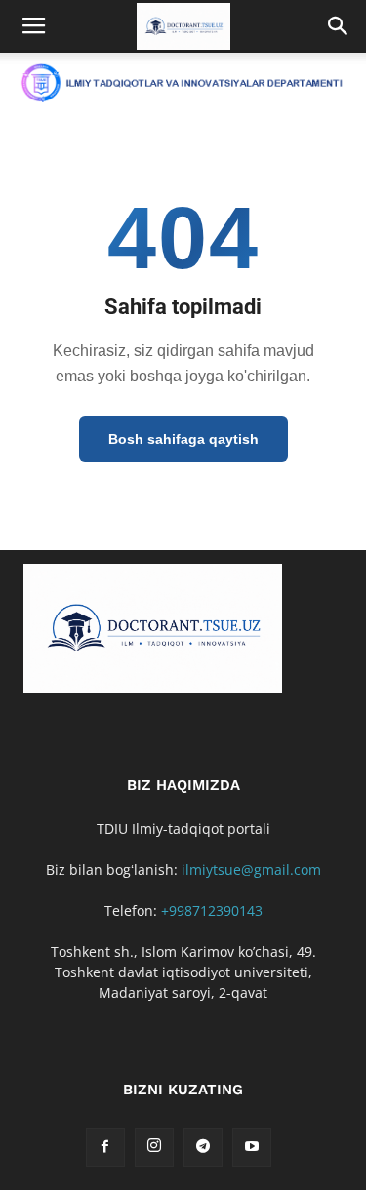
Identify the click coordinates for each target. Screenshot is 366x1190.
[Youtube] (251, 1147)
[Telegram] (203, 1147)
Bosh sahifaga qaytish (183, 439)
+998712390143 (212, 910)
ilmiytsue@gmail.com (251, 869)
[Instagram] (154, 1147)
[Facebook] (105, 1147)
